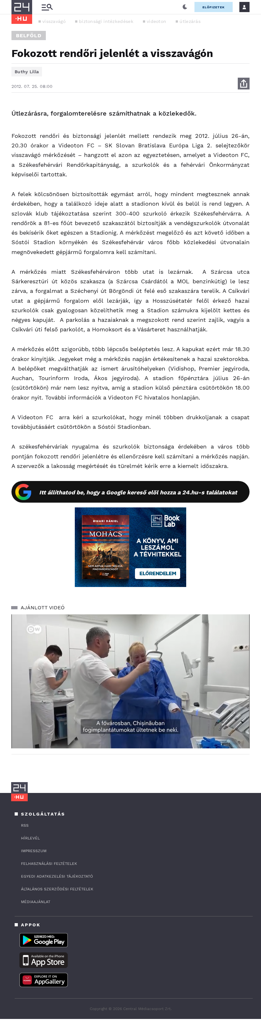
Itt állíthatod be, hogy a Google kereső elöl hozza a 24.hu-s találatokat (138, 492)
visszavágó (54, 21)
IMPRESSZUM (33, 851)
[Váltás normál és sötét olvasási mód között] (185, 7)
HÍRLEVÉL (30, 838)
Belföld (28, 35)
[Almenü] (47, 7)
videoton (156, 21)
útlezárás (190, 21)
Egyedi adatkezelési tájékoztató (57, 876)
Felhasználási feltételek (49, 863)
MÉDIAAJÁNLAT (35, 902)
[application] (130, 681)
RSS (25, 825)
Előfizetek (213, 7)
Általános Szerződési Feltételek (57, 889)
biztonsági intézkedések (106, 21)
